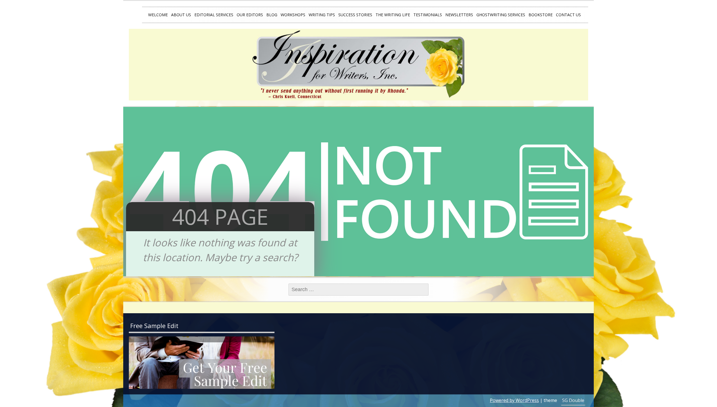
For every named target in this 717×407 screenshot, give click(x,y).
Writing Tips (322, 14)
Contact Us (568, 14)
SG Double (573, 400)
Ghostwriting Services (500, 14)
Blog (271, 14)
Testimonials (427, 14)
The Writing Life (393, 14)
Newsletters (459, 14)
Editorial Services (213, 14)
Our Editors (250, 14)
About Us (181, 14)
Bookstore (541, 14)
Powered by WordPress (514, 400)
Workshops (293, 14)
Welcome (158, 14)
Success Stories (355, 14)
